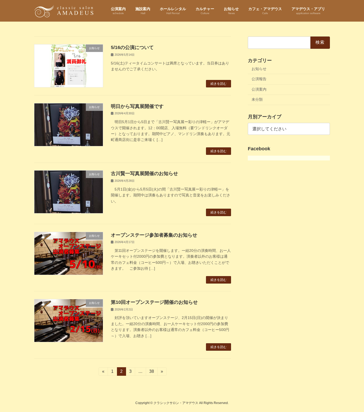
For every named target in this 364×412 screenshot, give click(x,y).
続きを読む (219, 84)
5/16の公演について (132, 47)
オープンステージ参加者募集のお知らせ (154, 235)
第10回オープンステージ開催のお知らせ (154, 302)
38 (151, 372)
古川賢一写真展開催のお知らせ (144, 173)
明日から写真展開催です (137, 106)
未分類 (257, 99)
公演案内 (259, 89)
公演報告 (259, 79)
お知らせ (259, 68)
